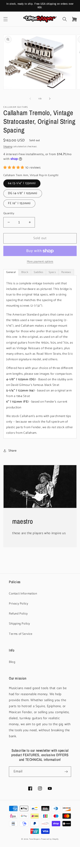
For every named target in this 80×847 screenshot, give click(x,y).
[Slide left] (30, 99)
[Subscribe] (66, 771)
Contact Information (23, 593)
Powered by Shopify (50, 839)
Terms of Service (20, 634)
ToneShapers (35, 839)
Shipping (7, 146)
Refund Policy (18, 613)
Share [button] (12, 450)
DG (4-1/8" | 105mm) (22, 193)
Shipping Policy (19, 623)
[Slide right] (50, 99)
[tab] (11, 272)
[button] (5, 19)
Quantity (8, 213)
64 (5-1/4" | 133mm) (22, 183)
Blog (12, 662)
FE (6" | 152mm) (19, 203)
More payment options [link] (40, 262)
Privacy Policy (18, 603)
